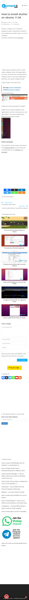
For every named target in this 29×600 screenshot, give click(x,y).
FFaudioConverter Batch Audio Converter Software (14, 265)
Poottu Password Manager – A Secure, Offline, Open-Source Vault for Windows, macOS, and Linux (13, 476)
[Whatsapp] (14, 192)
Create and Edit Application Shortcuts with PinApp (14, 282)
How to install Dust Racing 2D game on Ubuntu (14, 230)
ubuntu (12, 196)
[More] (21, 192)
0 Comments (16, 24)
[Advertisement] (14, 54)
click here (20, 38)
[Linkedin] (21, 190)
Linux (16, 22)
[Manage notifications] (26, 597)
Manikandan (6, 24)
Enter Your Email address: (9, 417)
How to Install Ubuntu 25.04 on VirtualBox (13, 511)
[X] (14, 190)
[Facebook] (7, 190)
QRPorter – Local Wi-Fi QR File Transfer (12, 492)
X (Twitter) (17, 150)
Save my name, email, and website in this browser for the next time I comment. (13, 355)
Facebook (4, 152)
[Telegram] (7, 192)
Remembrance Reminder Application (14, 248)
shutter (8, 196)
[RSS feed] (20, 377)
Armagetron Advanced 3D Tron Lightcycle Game (14, 300)
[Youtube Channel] (16, 377)
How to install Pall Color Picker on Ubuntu (14, 318)
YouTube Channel (9, 147)
